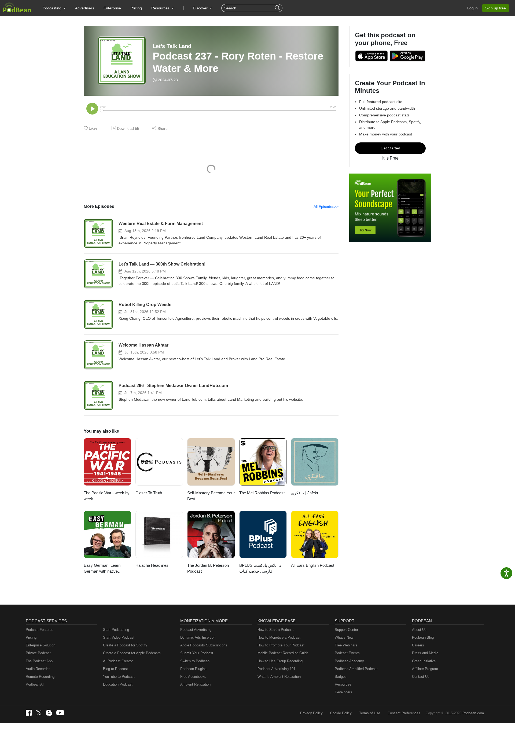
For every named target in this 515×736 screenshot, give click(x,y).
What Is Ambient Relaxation (279, 677)
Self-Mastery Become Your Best (211, 496)
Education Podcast (118, 684)
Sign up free (495, 8)
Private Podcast (38, 653)
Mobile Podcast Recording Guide (283, 653)
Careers (418, 645)
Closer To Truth (148, 493)
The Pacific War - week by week (107, 496)
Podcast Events (347, 653)
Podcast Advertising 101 (276, 669)
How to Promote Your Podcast (281, 645)
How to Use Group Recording (280, 661)
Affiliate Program (425, 669)
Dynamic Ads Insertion (197, 637)
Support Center (346, 630)
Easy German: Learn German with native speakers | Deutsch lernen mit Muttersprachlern (107, 569)
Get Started (390, 148)
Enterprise (112, 8)
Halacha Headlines (151, 565)
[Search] (278, 8)
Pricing (136, 8)
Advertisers (84, 8)
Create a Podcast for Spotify (125, 645)
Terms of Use (369, 713)
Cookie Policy (341, 713)
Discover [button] (201, 8)
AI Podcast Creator (118, 661)
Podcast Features (39, 630)
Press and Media (425, 653)
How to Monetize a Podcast (279, 637)
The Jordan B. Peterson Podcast (208, 568)
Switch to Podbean (194, 661)
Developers (343, 692)
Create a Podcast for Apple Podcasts (132, 653)
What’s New (344, 637)
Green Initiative (424, 661)
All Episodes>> (326, 206)
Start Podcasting (116, 630)
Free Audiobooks (193, 677)
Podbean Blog (423, 637)
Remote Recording (40, 677)
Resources (343, 684)
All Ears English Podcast (312, 565)
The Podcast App (39, 661)
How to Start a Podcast (276, 630)
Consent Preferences (404, 713)
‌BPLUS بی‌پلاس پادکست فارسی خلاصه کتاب (260, 568)
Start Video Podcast (118, 637)
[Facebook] (29, 713)
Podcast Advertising (195, 630)
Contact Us (420, 677)
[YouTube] (60, 712)
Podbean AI (35, 684)
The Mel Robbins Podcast (262, 493)
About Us (419, 630)
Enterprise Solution (40, 645)
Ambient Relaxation (195, 684)
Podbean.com (473, 713)
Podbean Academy (349, 661)
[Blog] (49, 713)
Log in (472, 8)
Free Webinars (346, 645)
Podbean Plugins (193, 669)
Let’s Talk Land (172, 46)
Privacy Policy (311, 713)
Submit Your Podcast (196, 653)
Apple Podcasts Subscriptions (203, 645)
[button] (54, 8)
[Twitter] (39, 713)
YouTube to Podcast (119, 677)
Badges (341, 677)
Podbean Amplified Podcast (356, 669)
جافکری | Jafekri (305, 493)
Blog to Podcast (115, 669)
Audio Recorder (38, 669)
